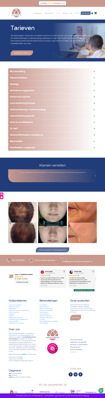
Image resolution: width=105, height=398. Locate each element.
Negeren (86, 396)
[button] (52, 3)
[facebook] (71, 374)
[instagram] (76, 374)
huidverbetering (13, 335)
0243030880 (18, 260)
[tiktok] (80, 374)
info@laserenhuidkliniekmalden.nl (77, 261)
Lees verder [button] (44, 285)
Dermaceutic (74, 308)
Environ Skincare (84, 308)
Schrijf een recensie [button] (22, 282)
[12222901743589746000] (52, 343)
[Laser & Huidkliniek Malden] (16, 8)
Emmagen (73, 312)
